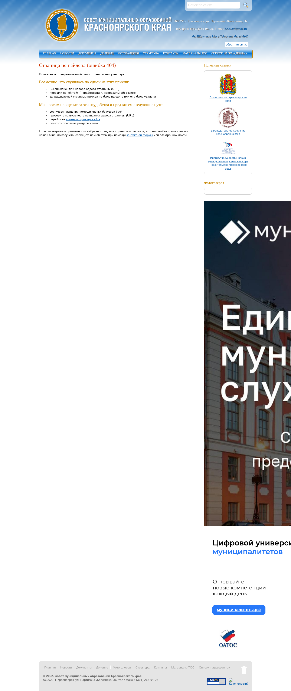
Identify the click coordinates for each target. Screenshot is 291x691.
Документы (87, 53)
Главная (49, 53)
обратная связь (236, 44)
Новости (67, 53)
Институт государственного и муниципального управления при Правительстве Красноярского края (228, 163)
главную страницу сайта (83, 119)
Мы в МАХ (240, 36)
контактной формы (140, 135)
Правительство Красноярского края (228, 99)
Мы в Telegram (222, 36)
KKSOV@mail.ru (236, 28)
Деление (107, 53)
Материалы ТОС (195, 53)
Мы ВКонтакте (201, 36)
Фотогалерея (128, 53)
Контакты (171, 53)
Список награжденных (229, 53)
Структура (151, 53)
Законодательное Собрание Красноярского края (228, 132)
